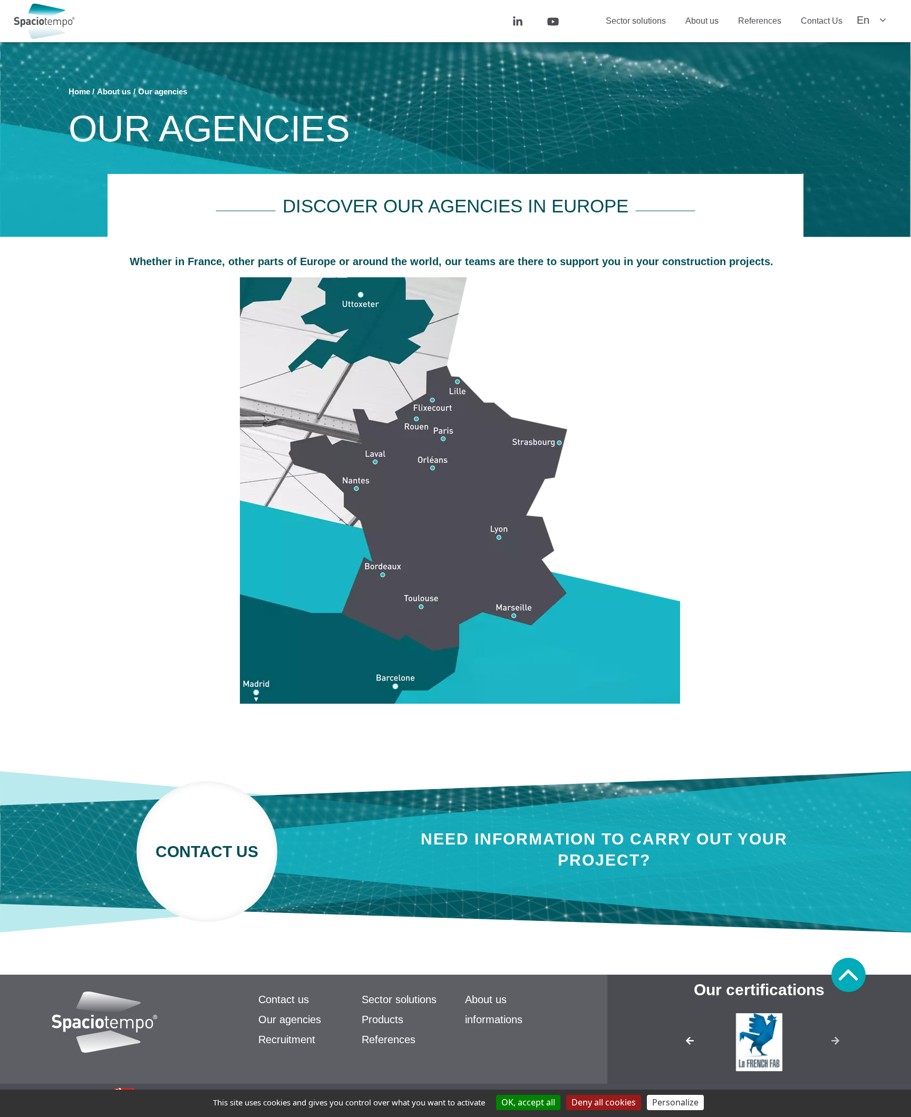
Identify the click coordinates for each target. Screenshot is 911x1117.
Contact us (283, 999)
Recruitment (286, 1039)
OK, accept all (528, 1102)
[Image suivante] (838, 1044)
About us (702, 20)
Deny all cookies (603, 1102)
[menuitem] (532, 21)
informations (493, 1019)
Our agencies (289, 1019)
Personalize (675, 1102)
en (863, 20)
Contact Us (821, 20)
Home (79, 91)
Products (382, 1019)
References (759, 20)
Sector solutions (636, 20)
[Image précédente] (680, 1044)
